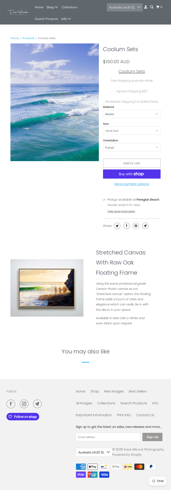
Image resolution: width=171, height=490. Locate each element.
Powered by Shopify (127, 455)
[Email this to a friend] (144, 226)
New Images (114, 391)
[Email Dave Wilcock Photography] (38, 404)
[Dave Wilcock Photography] (17, 12)
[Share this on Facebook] (126, 226)
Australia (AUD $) (122, 7)
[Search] (152, 7)
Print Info (124, 415)
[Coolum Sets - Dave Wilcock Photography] (54, 102)
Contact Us (145, 415)
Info (64, 19)
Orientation (110, 140)
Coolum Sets (120, 49)
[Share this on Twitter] (116, 226)
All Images (84, 403)
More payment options (131, 184)
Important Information (94, 415)
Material (108, 107)
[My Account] (146, 7)
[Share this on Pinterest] (135, 226)
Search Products (46, 19)
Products (28, 38)
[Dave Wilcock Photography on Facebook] (11, 404)
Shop (51, 7)
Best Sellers (138, 391)
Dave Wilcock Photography (144, 449)
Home (39, 7)
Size (106, 124)
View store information (121, 211)
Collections (69, 7)
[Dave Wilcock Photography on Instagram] (25, 404)
